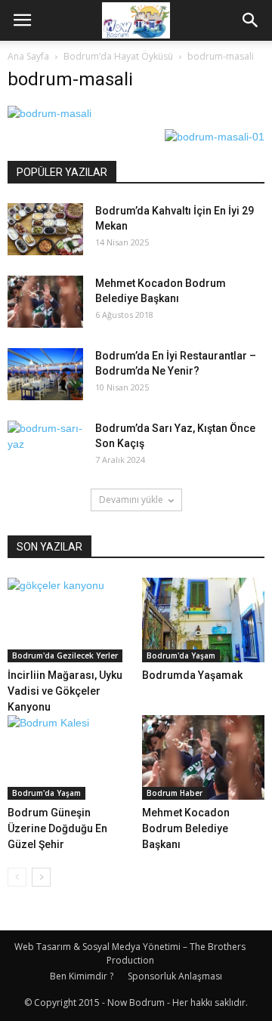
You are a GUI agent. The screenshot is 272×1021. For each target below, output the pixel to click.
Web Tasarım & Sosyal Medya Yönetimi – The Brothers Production (130, 953)
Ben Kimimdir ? (81, 976)
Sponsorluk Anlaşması (175, 976)
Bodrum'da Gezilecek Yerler (65, 655)
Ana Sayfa (28, 56)
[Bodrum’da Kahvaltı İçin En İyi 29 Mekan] (45, 229)
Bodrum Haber (174, 793)
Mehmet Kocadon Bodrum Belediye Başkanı (186, 828)
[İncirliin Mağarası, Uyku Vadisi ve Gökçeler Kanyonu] (69, 620)
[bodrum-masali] (49, 113)
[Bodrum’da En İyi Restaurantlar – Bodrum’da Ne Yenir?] (45, 374)
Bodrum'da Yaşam (181, 655)
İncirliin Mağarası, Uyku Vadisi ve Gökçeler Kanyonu (65, 691)
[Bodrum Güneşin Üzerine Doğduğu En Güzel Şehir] (69, 757)
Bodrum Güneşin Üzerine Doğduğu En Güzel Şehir (57, 828)
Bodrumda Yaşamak (192, 675)
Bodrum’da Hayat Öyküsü (118, 56)
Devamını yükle (131, 499)
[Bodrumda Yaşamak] (203, 620)
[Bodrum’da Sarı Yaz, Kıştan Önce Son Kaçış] (45, 447)
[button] (251, 20)
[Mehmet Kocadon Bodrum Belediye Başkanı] (45, 302)
